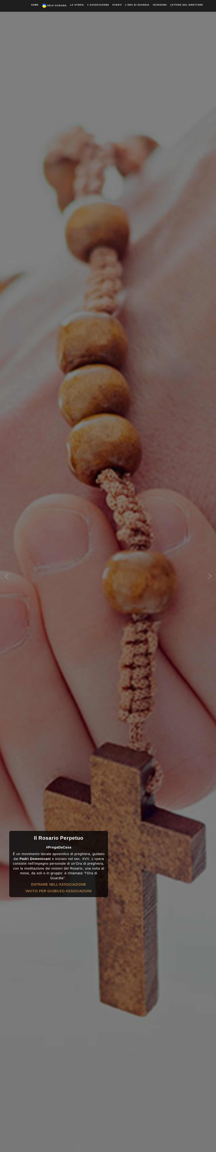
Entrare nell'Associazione (58, 884)
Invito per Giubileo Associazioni (58, 891)
